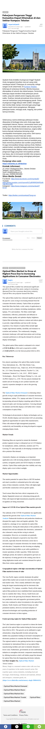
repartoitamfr (13, 24)
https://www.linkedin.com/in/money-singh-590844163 (21, 680)
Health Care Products (17, 268)
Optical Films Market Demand (16, 393)
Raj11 (10, 280)
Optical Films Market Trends (15, 697)
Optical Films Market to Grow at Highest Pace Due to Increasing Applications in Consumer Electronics (22, 274)
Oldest (33, 238)
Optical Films (35, 697)
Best (28, 238)
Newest (39, 238)
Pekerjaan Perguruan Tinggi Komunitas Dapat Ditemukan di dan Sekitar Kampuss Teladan (21, 18)
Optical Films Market (26, 661)
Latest (5, 12)
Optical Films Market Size (14, 694)
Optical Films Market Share (14, 690)
